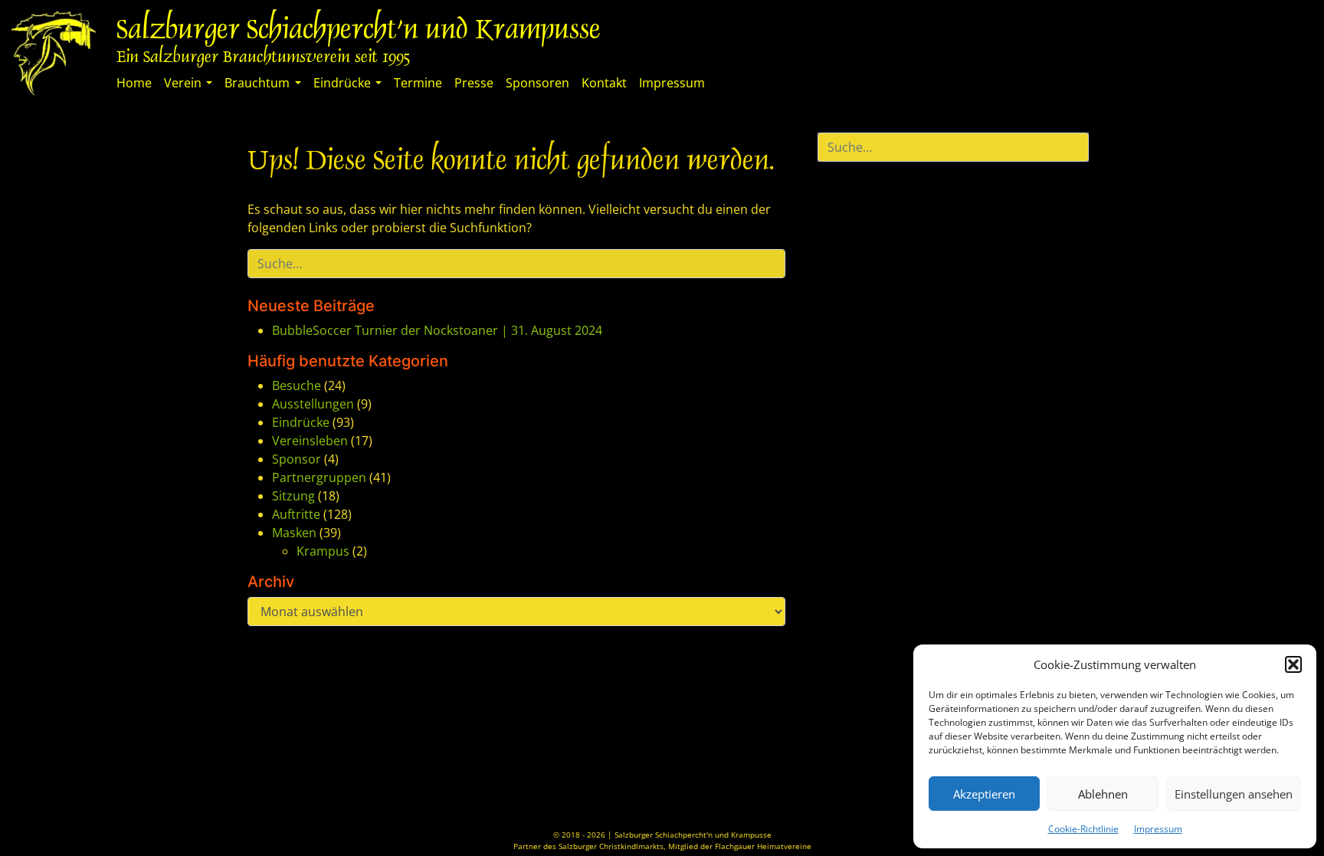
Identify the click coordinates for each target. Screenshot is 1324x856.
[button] (1293, 664)
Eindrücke (342, 82)
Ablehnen (1103, 794)
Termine (418, 82)
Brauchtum (257, 82)
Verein (183, 82)
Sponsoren (537, 82)
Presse (473, 82)
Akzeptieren (984, 794)
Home (134, 82)
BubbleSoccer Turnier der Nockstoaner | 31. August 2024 (437, 330)
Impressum (1158, 828)
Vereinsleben (310, 440)
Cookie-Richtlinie (1083, 828)
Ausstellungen (313, 403)
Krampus (323, 551)
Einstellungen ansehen (1234, 794)
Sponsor (296, 459)
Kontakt (604, 82)
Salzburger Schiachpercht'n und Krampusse (358, 32)
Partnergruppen (319, 477)
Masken (294, 532)
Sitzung (293, 495)
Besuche (296, 385)
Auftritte (296, 514)
